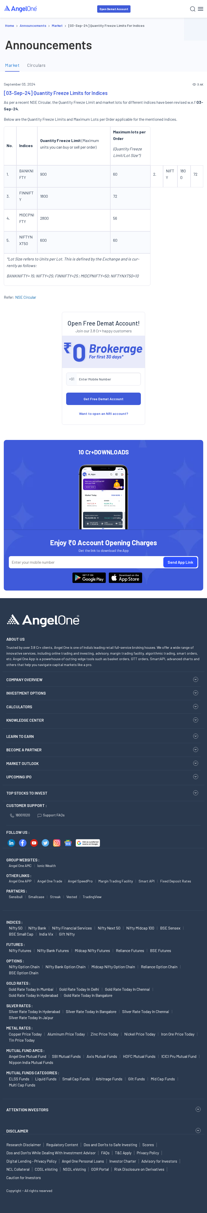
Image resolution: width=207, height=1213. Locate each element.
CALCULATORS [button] (19, 706)
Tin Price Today (22, 1040)
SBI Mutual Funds (66, 1056)
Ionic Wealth (46, 865)
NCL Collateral (18, 1169)
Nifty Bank (37, 927)
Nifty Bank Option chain (65, 966)
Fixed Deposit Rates (175, 881)
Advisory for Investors (159, 1161)
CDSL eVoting (46, 1169)
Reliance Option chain (159, 966)
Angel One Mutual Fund (27, 1056)
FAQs (105, 1152)
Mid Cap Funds (163, 1078)
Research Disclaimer (23, 1144)
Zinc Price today (104, 1034)
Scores (148, 1144)
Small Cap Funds (76, 1078)
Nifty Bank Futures (53, 950)
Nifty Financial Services (72, 927)
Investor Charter (122, 1161)
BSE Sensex (170, 927)
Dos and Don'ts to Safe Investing (110, 1144)
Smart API (146, 881)
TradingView (92, 897)
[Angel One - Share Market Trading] (21, 9)
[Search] (192, 9)
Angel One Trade (49, 881)
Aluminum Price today (66, 1034)
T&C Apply (123, 1152)
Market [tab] (12, 65)
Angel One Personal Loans (83, 1161)
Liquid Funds (46, 1078)
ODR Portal (100, 1169)
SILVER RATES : (19, 1005)
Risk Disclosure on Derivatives (139, 1169)
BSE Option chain (23, 972)
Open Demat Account (113, 9)
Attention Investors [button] (27, 1109)
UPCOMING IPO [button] (19, 777)
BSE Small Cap (21, 934)
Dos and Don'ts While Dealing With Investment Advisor (51, 1152)
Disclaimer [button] (17, 1130)
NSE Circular (25, 297)
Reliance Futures (130, 950)
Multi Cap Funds (22, 1084)
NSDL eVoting (74, 1169)
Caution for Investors (23, 1177)
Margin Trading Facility (115, 881)
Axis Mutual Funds (102, 1056)
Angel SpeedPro (80, 881)
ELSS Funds (19, 1078)
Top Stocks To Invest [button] (26, 793)
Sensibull (15, 897)
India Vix (46, 934)
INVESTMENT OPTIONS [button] (26, 693)
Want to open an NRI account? (103, 413)
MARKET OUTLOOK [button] (22, 763)
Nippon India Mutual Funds (31, 1062)
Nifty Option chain (24, 966)
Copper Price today (25, 1034)
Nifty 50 (15, 927)
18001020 (22, 815)
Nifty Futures (20, 950)
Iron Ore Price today (177, 1034)
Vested (71, 897)
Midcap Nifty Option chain (113, 966)
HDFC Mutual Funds (139, 1056)
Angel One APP (20, 881)
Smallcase (36, 897)
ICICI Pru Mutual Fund (178, 1056)
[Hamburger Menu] (200, 9)
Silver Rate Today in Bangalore (91, 1011)
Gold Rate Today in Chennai (127, 989)
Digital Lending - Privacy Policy (31, 1161)
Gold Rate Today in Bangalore (88, 995)
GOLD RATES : (18, 983)
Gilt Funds (136, 1078)
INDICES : (14, 922)
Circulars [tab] (36, 65)
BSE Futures (160, 950)
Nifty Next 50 (109, 927)
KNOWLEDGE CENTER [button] (25, 720)
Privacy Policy (148, 1152)
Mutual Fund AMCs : (25, 1050)
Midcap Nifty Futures (92, 950)
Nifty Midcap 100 (140, 927)
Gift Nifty (67, 934)
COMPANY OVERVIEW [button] (24, 679)
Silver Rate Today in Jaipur (31, 1017)
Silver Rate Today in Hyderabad (34, 1011)
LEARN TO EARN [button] (20, 736)
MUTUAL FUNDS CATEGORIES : (32, 1072)
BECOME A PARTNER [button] (23, 749)
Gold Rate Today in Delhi (79, 989)
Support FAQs (54, 815)
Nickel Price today (139, 1034)
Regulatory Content (62, 1144)
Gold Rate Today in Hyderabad (33, 995)
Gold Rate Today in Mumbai (31, 989)
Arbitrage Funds (109, 1078)
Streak (55, 897)
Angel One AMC (20, 865)
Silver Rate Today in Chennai (145, 1011)
